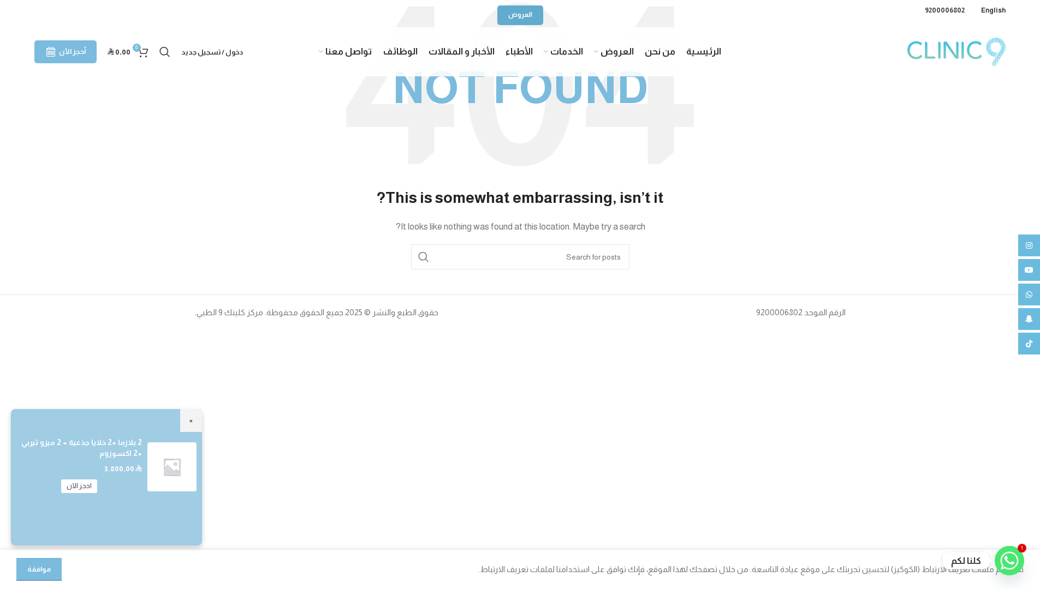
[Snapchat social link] (1029, 319)
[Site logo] (956, 51)
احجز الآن (79, 486)
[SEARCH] (423, 256)
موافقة (39, 569)
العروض (520, 15)
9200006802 (945, 10)
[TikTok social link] (1029, 343)
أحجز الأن (72, 51)
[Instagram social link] (1029, 245)
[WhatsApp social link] (1029, 294)
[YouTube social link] (1029, 270)
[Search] (165, 52)
